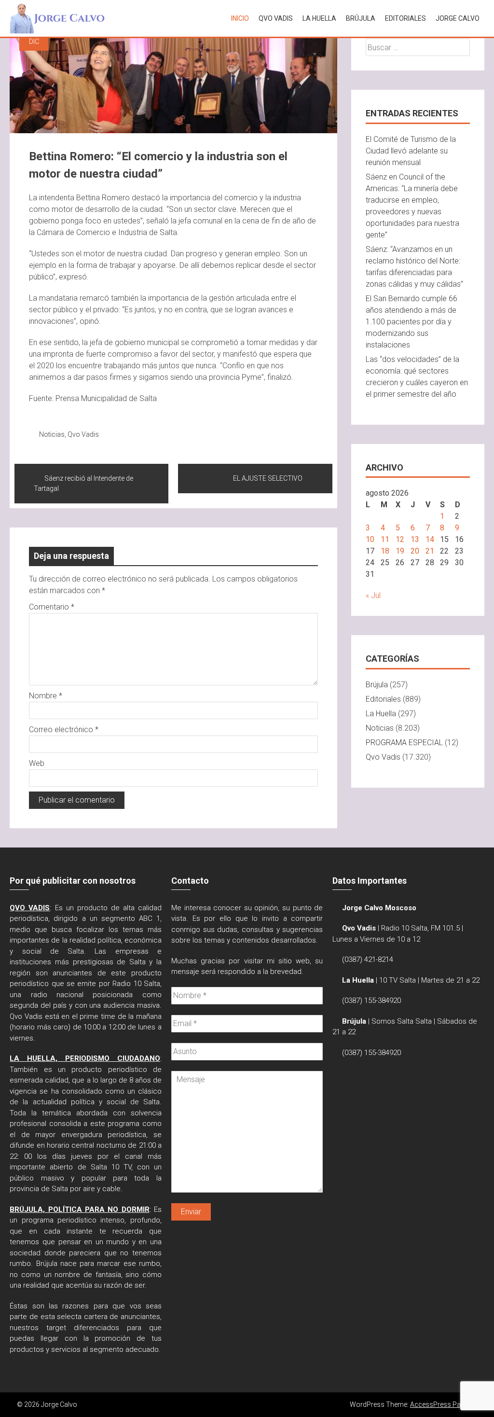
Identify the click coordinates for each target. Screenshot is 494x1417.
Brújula (360, 18)
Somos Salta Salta (401, 1021)
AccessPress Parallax (443, 1404)
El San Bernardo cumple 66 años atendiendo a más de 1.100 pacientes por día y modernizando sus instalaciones (411, 321)
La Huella (319, 18)
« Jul (373, 595)
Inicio (240, 18)
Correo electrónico (63, 729)
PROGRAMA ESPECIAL (404, 742)
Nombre (45, 695)
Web (36, 763)
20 (415, 551)
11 (385, 539)
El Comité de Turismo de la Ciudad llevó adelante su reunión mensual (411, 151)
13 (415, 539)
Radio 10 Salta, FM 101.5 (420, 928)
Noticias (52, 434)
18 (385, 551)
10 (370, 539)
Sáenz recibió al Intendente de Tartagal (83, 483)
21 (429, 551)
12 (400, 539)
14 (429, 539)
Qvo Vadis (83, 434)
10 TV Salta (397, 980)
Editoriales (405, 18)
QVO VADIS (276, 18)
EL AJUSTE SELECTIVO (267, 478)
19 (400, 551)
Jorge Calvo (458, 18)
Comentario (51, 606)
